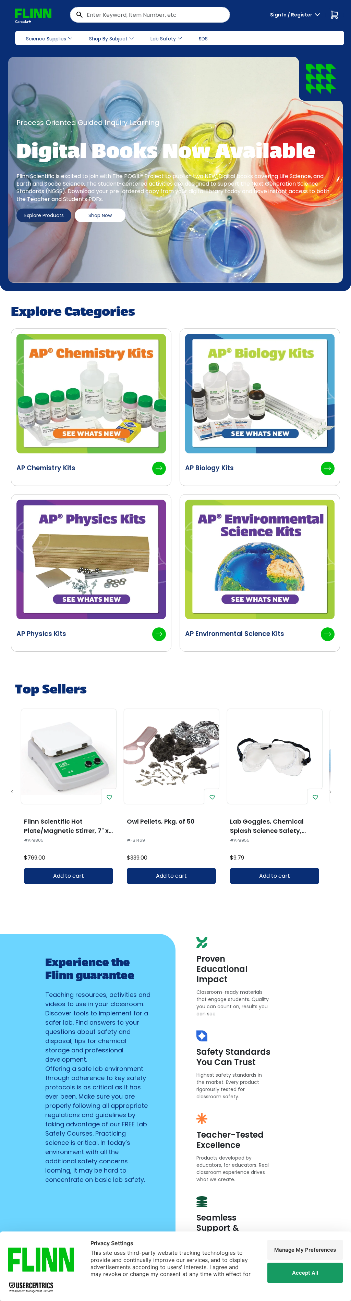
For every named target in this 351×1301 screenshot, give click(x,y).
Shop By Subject (108, 38)
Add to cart (68, 876)
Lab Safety (163, 38)
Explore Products (44, 215)
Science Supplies (46, 38)
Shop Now (100, 215)
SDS (203, 38)
